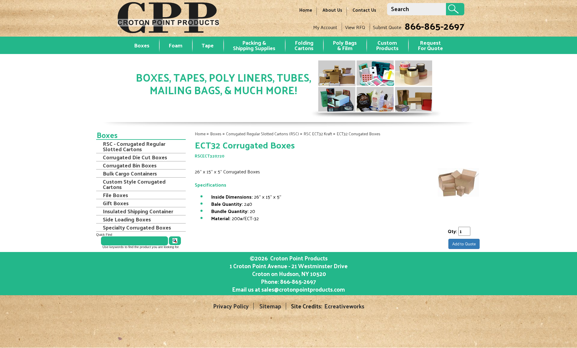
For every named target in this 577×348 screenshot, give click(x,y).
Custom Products (387, 45)
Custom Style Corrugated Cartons (134, 184)
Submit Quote (387, 27)
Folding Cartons (304, 45)
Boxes (141, 45)
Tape (208, 45)
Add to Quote (464, 244)
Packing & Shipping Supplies (254, 45)
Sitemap (270, 306)
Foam (175, 45)
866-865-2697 (434, 25)
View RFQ (355, 27)
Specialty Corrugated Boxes (137, 227)
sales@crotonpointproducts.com (303, 289)
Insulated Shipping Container (138, 211)
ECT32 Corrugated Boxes (358, 133)
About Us (332, 10)
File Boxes (115, 195)
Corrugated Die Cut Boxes (135, 157)
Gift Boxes (116, 203)
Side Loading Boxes (127, 219)
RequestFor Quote (430, 45)
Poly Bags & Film (345, 45)
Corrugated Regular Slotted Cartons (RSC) (262, 133)
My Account (325, 27)
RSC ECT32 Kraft (318, 133)
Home (305, 10)
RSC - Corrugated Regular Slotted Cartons (134, 146)
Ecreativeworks (344, 306)
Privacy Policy (231, 306)
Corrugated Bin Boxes (130, 165)
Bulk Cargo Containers (130, 173)
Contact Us (364, 10)
